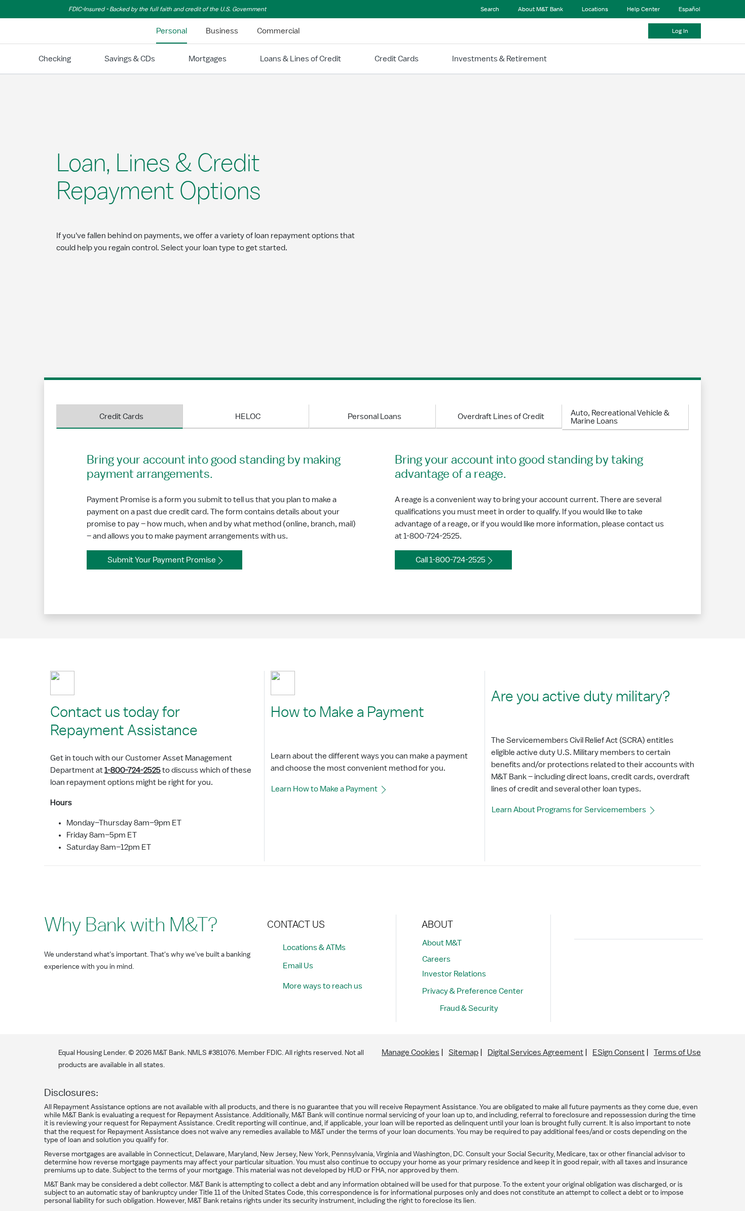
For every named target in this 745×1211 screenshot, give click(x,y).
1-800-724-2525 (132, 770)
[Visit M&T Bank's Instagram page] (607, 964)
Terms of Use (677, 1052)
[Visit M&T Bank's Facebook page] (584, 964)
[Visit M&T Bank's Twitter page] (630, 964)
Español (689, 9)
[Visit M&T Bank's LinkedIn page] (653, 964)
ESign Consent (618, 1052)
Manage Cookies (410, 1052)
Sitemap (463, 1052)
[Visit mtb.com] (70, 31)
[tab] (119, 416)
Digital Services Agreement (535, 1052)
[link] (172, 30)
